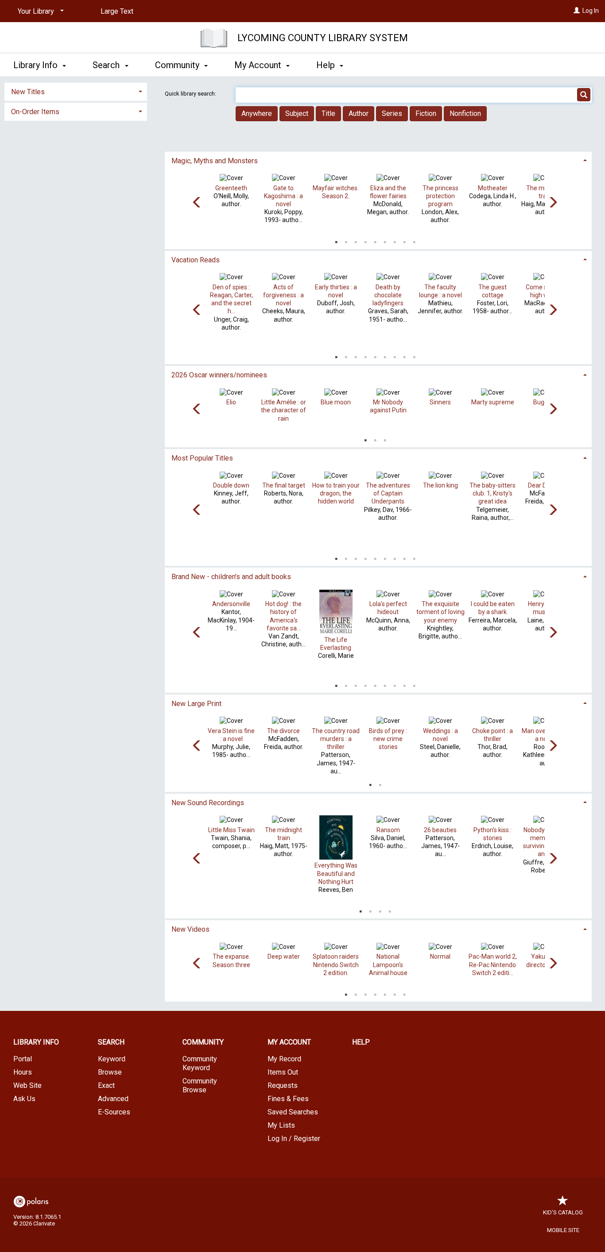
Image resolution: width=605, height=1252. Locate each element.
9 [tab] (414, 240)
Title (328, 113)
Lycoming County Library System (322, 37)
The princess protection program (440, 195)
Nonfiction (465, 113)
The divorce (283, 730)
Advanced (113, 1099)
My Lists (281, 1125)
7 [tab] (394, 240)
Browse (110, 1072)
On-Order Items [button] (35, 112)
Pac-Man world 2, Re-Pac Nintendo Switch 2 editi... (493, 964)
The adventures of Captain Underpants (388, 493)
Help (361, 1042)
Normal (440, 956)
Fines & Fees (288, 1099)
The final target (283, 485)
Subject (296, 113)
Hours (22, 1072)
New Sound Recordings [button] (207, 803)
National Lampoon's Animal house (388, 964)
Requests (283, 1085)
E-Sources (114, 1112)
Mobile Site (563, 1230)
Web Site (27, 1085)
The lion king (440, 485)
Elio (231, 402)
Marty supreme (492, 402)
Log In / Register (294, 1138)
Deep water (284, 956)
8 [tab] (404, 240)
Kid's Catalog (563, 1212)
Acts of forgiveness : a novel (283, 295)
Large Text (117, 11)
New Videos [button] (190, 929)
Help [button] (326, 65)
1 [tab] (336, 240)
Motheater (493, 188)
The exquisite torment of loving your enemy (440, 611)
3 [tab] (355, 240)
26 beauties (440, 829)
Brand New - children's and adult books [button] (231, 576)
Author (358, 113)
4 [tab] (365, 240)
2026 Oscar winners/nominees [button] (219, 375)
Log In (590, 10)
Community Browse (199, 1085)
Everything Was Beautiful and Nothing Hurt (335, 873)
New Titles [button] (28, 92)
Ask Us (24, 1099)
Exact (106, 1085)
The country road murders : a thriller (336, 738)
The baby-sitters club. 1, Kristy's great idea (492, 493)
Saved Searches (293, 1112)
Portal (22, 1059)
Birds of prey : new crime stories (388, 738)
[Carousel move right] (553, 203)
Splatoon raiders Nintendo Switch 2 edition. (336, 964)
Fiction (425, 113)
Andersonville (231, 603)
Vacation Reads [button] (195, 260)
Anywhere (256, 113)
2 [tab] (346, 240)
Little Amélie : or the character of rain (283, 410)
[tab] (378, 160)
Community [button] (178, 65)
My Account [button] (258, 65)
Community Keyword (199, 1063)
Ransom (388, 829)
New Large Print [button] (196, 703)
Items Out (283, 1072)
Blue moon (336, 402)
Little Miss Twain (231, 829)
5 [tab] (375, 240)
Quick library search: (191, 93)
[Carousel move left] (197, 203)
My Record (284, 1059)
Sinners (440, 402)
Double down (231, 485)
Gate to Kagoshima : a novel (283, 195)
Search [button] (107, 65)
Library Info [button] (36, 65)
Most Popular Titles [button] (202, 458)
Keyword (111, 1059)
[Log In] (577, 10)
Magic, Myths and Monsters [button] (214, 161)
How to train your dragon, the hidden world (336, 493)
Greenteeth (231, 188)
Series (392, 113)
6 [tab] (385, 240)
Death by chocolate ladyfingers (387, 295)
